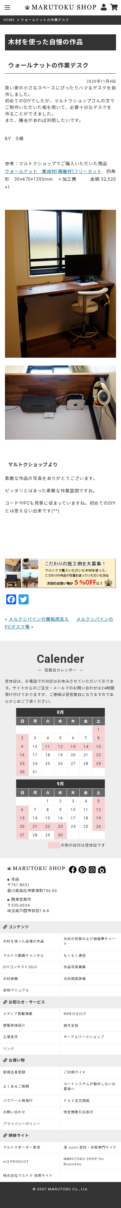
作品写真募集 (75, 967)
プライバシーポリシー (21, 1124)
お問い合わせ (14, 1112)
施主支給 (71, 1026)
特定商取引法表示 (78, 1112)
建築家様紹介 (14, 1026)
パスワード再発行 (18, 1101)
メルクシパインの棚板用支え (39, 619)
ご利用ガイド (75, 1072)
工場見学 (10, 1037)
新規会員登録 (14, 1072)
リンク (8, 1049)
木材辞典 (10, 979)
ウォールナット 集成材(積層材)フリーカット (53, 171)
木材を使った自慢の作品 (23, 941)
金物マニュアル (16, 990)
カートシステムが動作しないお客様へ (90, 1086)
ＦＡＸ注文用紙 (77, 1101)
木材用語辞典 (75, 979)
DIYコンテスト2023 (20, 967)
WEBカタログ (75, 1014)
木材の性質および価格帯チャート (90, 941)
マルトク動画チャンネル (23, 956)
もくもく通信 (75, 956)
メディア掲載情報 (18, 1014)
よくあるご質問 (16, 1087)
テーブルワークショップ (84, 1037)
